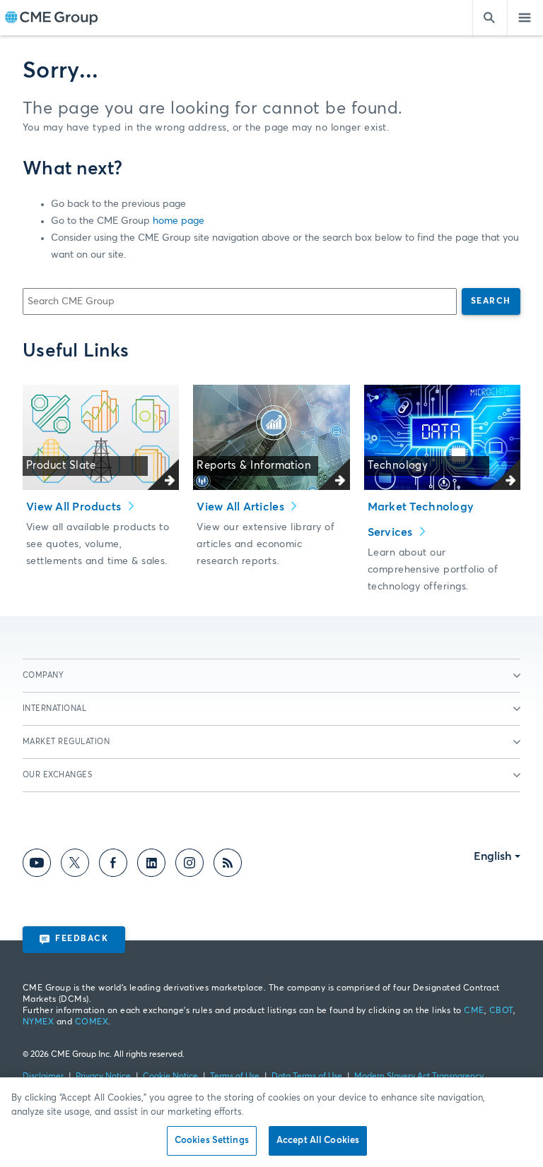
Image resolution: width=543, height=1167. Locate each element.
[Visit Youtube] (37, 865)
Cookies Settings (212, 1140)
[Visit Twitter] (75, 865)
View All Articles (242, 507)
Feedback (81, 939)
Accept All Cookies (317, 1140)
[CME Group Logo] (51, 18)
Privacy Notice (103, 1076)
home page (178, 221)
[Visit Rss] (228, 865)
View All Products (75, 507)
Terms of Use (234, 1076)
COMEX (91, 1022)
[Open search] (490, 17)
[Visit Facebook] (113, 865)
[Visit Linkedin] (151, 865)
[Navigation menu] (525, 17)
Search (491, 301)
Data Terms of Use (307, 1076)
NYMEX (38, 1022)
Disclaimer (43, 1076)
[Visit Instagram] (189, 865)
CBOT (501, 1011)
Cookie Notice (170, 1076)
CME (474, 1011)
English (493, 856)
